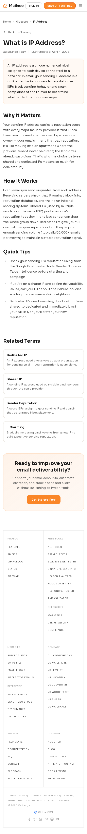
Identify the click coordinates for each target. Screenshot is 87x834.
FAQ (10, 756)
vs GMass (54, 699)
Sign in (34, 6)
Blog (51, 749)
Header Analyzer (60, 576)
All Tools (55, 547)
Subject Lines (17, 655)
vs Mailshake (57, 706)
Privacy (23, 795)
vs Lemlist (55, 670)
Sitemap (13, 576)
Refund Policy (52, 795)
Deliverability (58, 622)
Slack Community (19, 778)
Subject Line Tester (62, 561)
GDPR (11, 800)
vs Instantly (56, 677)
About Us (54, 741)
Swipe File (14, 662)
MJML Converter (59, 583)
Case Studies (57, 756)
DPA (20, 800)
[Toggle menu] (80, 5)
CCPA (51, 800)
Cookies (36, 795)
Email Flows (16, 670)
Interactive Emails (20, 677)
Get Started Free (44, 499)
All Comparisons (60, 655)
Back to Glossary (19, 32)
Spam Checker (57, 554)
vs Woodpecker (59, 692)
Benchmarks (16, 709)
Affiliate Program (61, 763)
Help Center (15, 741)
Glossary (22, 21)
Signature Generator (62, 569)
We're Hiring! (57, 778)
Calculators (16, 716)
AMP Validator (58, 598)
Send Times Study (19, 701)
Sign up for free (59, 6)
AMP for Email (17, 694)
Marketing (55, 615)
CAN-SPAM (63, 800)
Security (69, 795)
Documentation (18, 749)
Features (13, 547)
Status (12, 569)
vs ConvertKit (57, 684)
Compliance (56, 630)
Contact (13, 763)
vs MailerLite (57, 662)
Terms (12, 795)
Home (7, 21)
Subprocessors (35, 800)
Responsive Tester (61, 591)
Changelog (15, 561)
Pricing (12, 554)
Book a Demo (57, 771)
